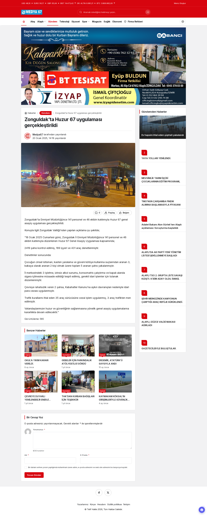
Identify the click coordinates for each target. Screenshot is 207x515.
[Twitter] (108, 492)
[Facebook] (99, 492)
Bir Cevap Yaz (35, 417)
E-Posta (84, 455)
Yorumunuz (39, 429)
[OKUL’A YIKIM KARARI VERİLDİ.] (41, 351)
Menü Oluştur (180, 3)
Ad (27, 455)
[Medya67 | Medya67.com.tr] (31, 11)
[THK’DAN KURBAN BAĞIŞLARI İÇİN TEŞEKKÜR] (78, 387)
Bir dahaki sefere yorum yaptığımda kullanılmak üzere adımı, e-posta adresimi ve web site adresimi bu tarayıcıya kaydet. (78, 467)
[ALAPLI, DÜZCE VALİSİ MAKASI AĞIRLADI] (162, 317)
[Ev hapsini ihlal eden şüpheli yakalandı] (162, 127)
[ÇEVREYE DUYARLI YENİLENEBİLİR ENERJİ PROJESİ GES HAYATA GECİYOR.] (41, 387)
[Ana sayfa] (24, 21)
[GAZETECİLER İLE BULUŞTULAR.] (162, 340)
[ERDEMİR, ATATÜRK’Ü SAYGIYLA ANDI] (115, 351)
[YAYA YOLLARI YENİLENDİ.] (162, 150)
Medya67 (38, 134)
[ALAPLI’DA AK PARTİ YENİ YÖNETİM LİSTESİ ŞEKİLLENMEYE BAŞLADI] (162, 245)
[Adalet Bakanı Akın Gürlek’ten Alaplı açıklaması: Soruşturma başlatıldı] (162, 220)
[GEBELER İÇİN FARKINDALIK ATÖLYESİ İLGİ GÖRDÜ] (78, 351)
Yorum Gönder (34, 475)
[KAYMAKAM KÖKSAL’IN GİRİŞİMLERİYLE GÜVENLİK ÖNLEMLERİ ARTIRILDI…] (115, 387)
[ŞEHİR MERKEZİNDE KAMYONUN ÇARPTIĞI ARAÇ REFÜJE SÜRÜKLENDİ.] (162, 294)
